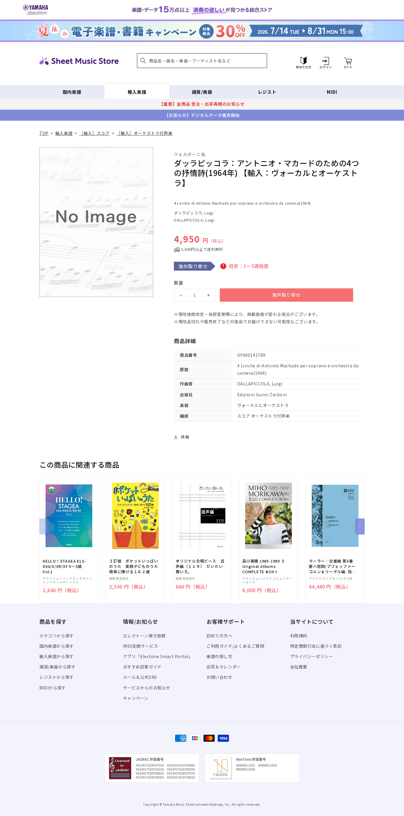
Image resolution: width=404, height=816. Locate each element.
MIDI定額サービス (140, 646)
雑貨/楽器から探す (57, 667)
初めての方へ (219, 636)
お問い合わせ (219, 677)
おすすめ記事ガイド (142, 667)
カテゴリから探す (56, 636)
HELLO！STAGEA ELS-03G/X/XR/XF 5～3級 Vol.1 (64, 566)
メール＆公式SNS (140, 677)
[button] (202, 60)
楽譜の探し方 (219, 656)
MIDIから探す (52, 688)
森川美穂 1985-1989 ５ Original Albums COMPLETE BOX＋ (263, 566)
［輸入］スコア (94, 133)
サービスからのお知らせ (147, 688)
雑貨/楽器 (202, 92)
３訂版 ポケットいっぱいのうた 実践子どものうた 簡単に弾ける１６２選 (135, 566)
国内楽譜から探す (56, 646)
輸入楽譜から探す (56, 656)
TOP (44, 133)
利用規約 (298, 636)
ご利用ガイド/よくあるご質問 (235, 646)
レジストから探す (56, 677)
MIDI (332, 92)
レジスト (267, 92)
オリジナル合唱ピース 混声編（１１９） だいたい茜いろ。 (200, 566)
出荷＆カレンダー (223, 667)
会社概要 (298, 667)
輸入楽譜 (137, 92)
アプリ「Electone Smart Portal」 (158, 656)
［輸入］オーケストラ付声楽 (144, 133)
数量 (178, 282)
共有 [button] (185, 437)
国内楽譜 (72, 92)
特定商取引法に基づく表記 (316, 646)
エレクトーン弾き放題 (144, 636)
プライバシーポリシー (311, 656)
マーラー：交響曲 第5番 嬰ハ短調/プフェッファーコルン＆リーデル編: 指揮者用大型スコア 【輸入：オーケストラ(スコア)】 (332, 566)
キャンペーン (136, 698)
